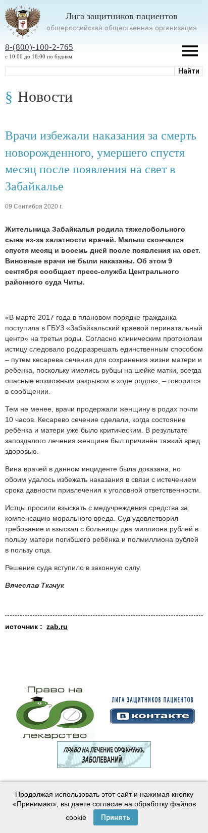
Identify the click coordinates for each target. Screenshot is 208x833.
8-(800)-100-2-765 (39, 47)
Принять (115, 817)
